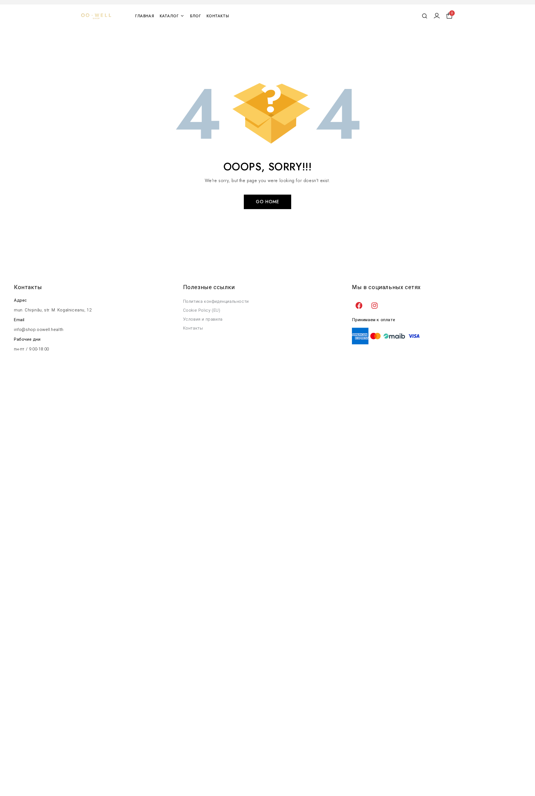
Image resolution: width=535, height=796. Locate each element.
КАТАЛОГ (169, 16)
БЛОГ (195, 16)
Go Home (267, 202)
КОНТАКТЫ (217, 16)
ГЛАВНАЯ (144, 16)
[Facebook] (359, 305)
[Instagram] (374, 305)
